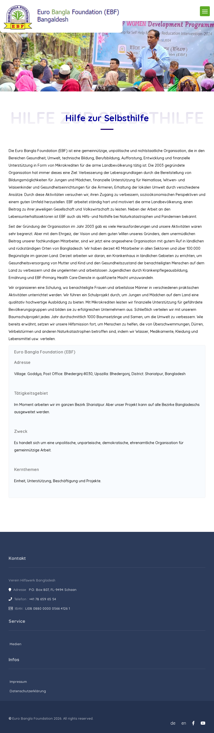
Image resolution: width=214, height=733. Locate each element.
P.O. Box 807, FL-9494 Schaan (52, 589)
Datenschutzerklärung (28, 691)
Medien (15, 644)
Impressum (18, 681)
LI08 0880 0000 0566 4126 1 (47, 608)
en (183, 723)
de (172, 723)
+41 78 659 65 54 (42, 599)
